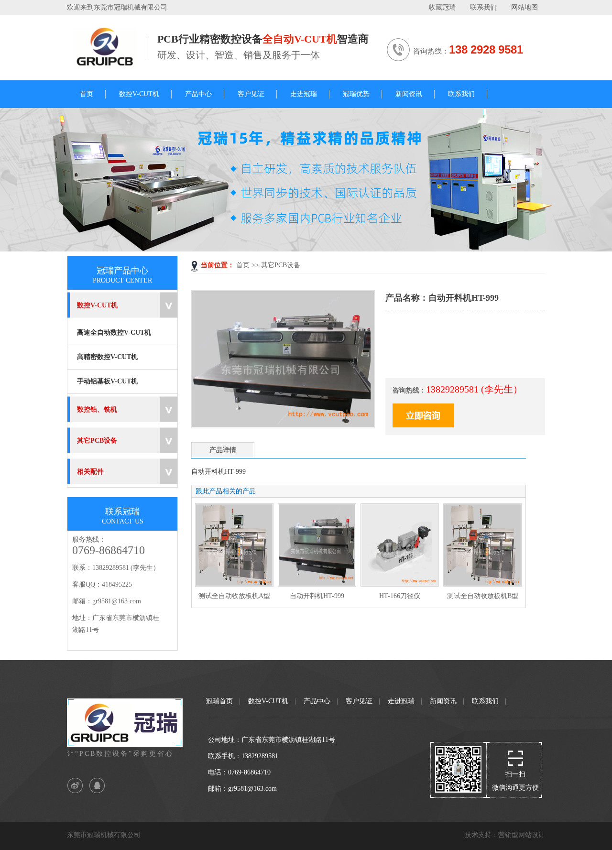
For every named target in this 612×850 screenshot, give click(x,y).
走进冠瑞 (303, 94)
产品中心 (198, 94)
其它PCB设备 (280, 265)
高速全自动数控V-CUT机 (114, 332)
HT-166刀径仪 (399, 595)
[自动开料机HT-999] (283, 425)
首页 (86, 94)
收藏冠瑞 (442, 7)
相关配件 (90, 471)
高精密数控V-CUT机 (107, 356)
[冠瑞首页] (108, 64)
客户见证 (251, 94)
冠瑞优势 (356, 94)
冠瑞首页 (219, 701)
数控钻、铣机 (97, 409)
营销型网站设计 (521, 835)
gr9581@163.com (116, 601)
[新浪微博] (75, 785)
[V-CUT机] (306, 179)
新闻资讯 (408, 94)
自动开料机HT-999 (317, 595)
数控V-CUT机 (139, 94)
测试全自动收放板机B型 (482, 595)
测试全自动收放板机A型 (234, 595)
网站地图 (524, 7)
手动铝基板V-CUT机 (107, 381)
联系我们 (483, 7)
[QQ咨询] (96, 785)
